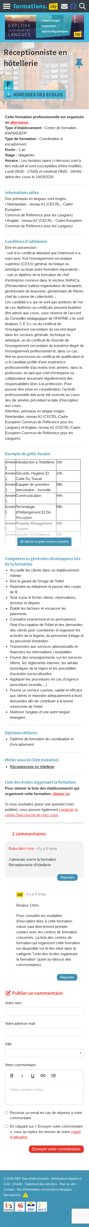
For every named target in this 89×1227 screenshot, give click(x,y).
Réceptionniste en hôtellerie (32, 767)
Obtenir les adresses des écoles (35, 94)
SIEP (17, 1178)
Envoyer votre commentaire (56, 1149)
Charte (17, 1184)
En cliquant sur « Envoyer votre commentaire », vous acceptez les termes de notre (46, 1131)
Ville (8, 1044)
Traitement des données (40, 1184)
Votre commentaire (20, 1065)
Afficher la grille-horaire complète (46, 541)
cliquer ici (61, 794)
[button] (12, 1076)
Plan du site (67, 1184)
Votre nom (13, 1003)
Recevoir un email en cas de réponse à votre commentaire (46, 1115)
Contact (9, 1189)
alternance (19, 122)
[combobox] (44, 1053)
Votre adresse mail (20, 1023)
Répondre (67, 877)
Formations (30, 6)
